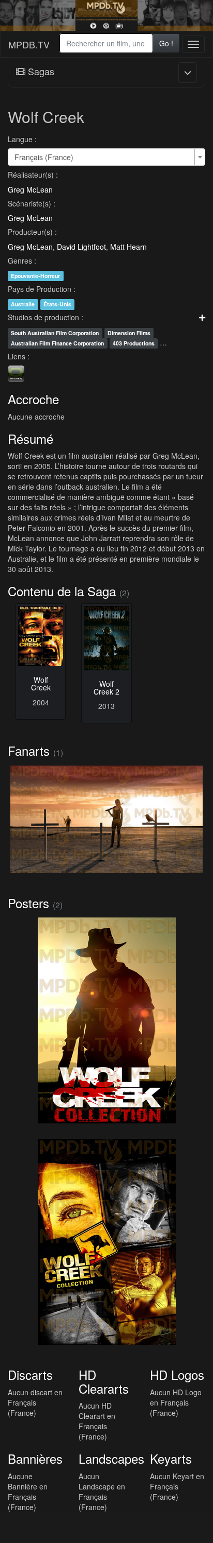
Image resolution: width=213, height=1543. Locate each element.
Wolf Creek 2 (106, 688)
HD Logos (177, 1374)
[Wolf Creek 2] (106, 638)
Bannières (35, 1458)
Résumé (30, 438)
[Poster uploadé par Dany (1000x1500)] (106, 1020)
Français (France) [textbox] (43, 157)
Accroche (33, 399)
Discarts (30, 1374)
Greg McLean (30, 189)
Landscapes (111, 1458)
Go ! (166, 43)
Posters (28, 903)
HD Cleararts (104, 1381)
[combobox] (106, 43)
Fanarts (29, 750)
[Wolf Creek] (40, 636)
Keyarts (171, 1458)
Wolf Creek (41, 683)
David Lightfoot (81, 246)
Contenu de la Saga (62, 591)
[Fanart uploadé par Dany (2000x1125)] (106, 819)
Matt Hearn (128, 246)
